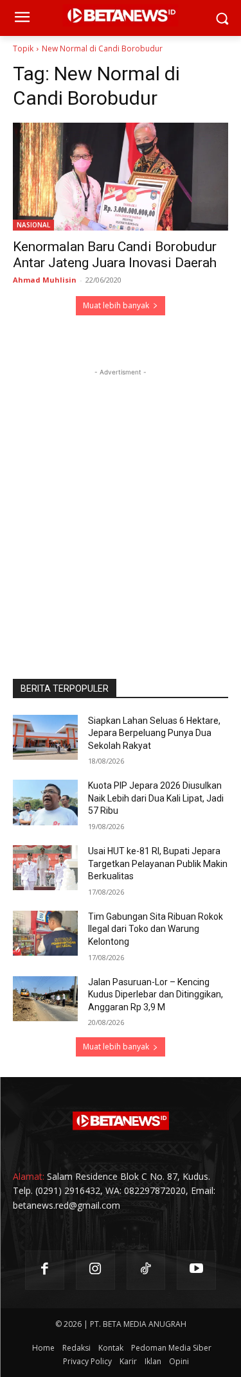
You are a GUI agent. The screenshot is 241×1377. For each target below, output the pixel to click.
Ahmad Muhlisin (44, 280)
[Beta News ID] (120, 1121)
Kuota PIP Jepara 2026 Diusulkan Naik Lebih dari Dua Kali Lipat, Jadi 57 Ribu (156, 798)
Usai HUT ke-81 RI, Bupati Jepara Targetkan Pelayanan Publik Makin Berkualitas (158, 863)
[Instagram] (95, 1270)
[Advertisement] (120, 499)
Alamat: (28, 1176)
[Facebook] (44, 1270)
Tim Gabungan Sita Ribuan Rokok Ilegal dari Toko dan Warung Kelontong (155, 929)
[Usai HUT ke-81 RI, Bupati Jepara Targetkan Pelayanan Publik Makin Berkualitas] (45, 867)
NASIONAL (33, 224)
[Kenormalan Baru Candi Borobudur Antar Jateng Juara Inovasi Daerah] (120, 177)
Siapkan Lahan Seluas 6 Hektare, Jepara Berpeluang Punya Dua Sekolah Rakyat (154, 733)
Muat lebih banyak (116, 305)
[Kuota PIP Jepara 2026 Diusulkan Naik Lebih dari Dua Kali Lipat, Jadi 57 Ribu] (45, 802)
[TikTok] (146, 1270)
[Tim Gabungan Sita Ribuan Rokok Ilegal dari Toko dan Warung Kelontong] (45, 933)
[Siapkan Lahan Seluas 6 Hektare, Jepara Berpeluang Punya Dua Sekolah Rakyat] (45, 737)
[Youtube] (196, 1270)
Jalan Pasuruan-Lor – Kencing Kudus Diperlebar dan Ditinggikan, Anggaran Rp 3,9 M (155, 994)
